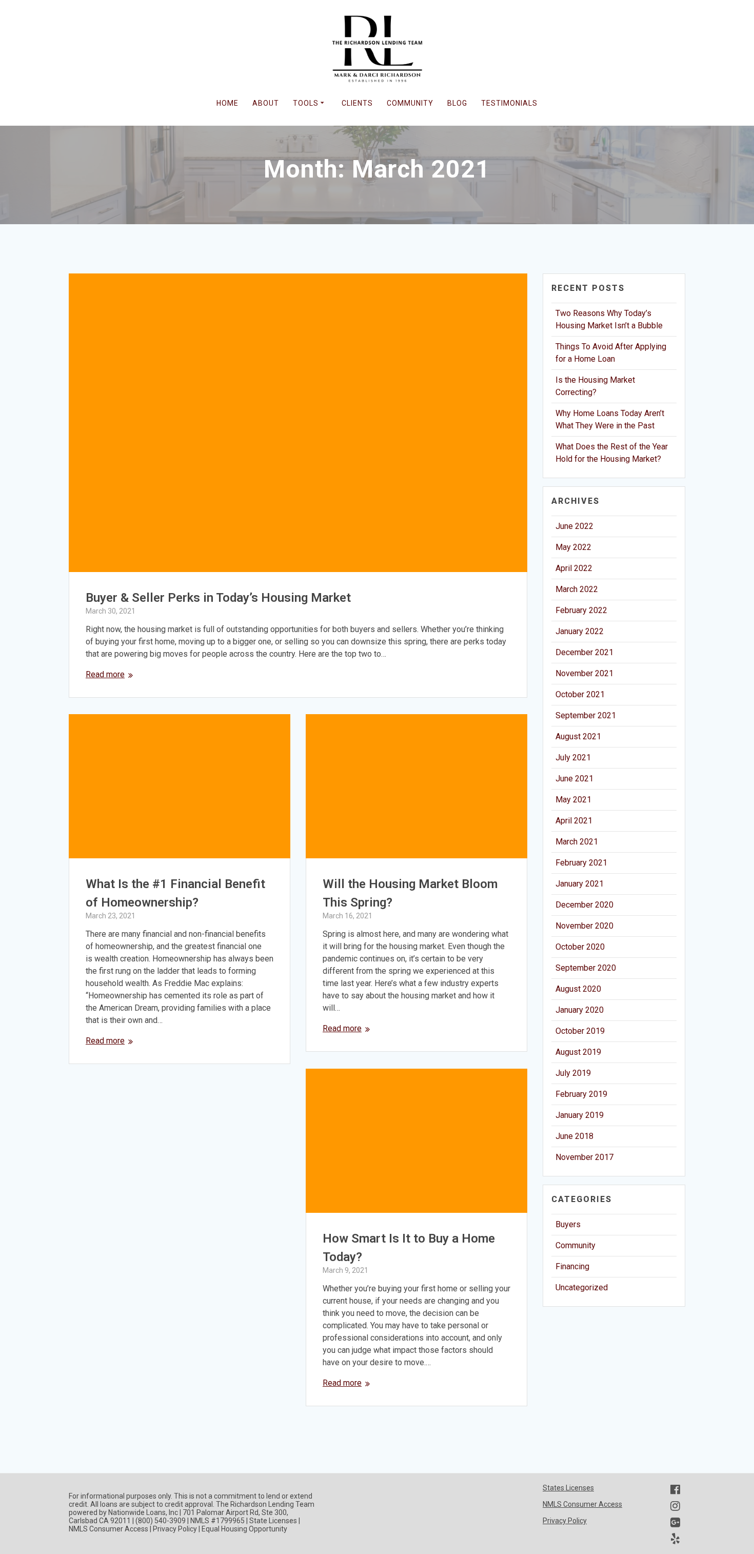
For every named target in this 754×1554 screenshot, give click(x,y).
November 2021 (584, 673)
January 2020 (579, 1010)
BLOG (457, 103)
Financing (572, 1266)
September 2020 (585, 968)
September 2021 (585, 715)
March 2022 (576, 589)
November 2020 (584, 926)
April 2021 (573, 820)
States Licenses (568, 1488)
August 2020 (578, 989)
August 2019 (578, 1052)
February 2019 (581, 1094)
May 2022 (573, 547)
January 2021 (579, 884)
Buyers (568, 1224)
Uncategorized (581, 1287)
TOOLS (306, 103)
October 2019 (580, 1031)
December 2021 (584, 652)
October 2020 (580, 947)
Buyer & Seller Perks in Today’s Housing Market (218, 598)
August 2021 (578, 736)
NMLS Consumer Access (582, 1504)
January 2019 (579, 1115)
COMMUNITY (410, 103)
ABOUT (265, 103)
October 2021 (580, 694)
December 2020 (584, 905)
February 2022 (581, 610)
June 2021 (574, 778)
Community (575, 1245)
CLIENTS (357, 103)
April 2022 (573, 568)
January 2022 (579, 631)
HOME (227, 103)
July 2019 (573, 1073)
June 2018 (574, 1136)
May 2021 (573, 799)
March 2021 (576, 842)
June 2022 (574, 526)
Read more (105, 674)
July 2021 (573, 757)
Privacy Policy (565, 1521)
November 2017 (584, 1157)
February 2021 (581, 863)
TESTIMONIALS (509, 103)
